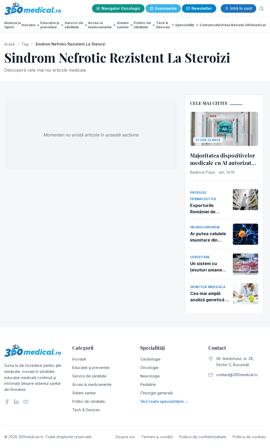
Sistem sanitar (123, 25)
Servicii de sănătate (74, 25)
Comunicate (210, 25)
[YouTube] (25, 401)
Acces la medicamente (100, 25)
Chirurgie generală (156, 393)
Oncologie (149, 367)
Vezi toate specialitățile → (164, 401)
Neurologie (150, 376)
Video (225, 25)
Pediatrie (148, 384)
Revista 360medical (248, 25)
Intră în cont (241, 8)
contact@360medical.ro (237, 374)
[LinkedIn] (16, 401)
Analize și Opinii (12, 25)
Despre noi (125, 437)
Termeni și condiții (157, 437)
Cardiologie (150, 359)
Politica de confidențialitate (202, 437)
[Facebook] (6, 401)
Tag (25, 44)
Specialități (184, 25)
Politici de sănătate (142, 25)
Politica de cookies (249, 437)
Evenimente (166, 8)
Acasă (9, 44)
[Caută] (261, 8)
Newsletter (201, 8)
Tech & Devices (163, 25)
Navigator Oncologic (121, 8)
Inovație (28, 25)
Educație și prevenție (49, 25)
